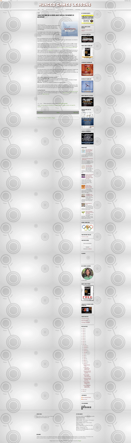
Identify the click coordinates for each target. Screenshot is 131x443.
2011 (84, 389)
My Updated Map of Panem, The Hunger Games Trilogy (89, 150)
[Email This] (37, 103)
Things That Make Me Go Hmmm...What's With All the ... (87, 379)
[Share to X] (39, 103)
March (85, 360)
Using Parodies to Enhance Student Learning (87, 382)
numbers (67, 105)
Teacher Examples (60, 9)
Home (58, 112)
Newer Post (40, 112)
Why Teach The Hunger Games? (50, 9)
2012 (84, 344)
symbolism (39, 106)
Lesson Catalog (77, 9)
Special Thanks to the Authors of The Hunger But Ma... (87, 386)
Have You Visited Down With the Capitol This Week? (87, 375)
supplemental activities (73, 91)
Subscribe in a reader (84, 236)
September (85, 350)
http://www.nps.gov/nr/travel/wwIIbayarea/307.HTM (67, 47)
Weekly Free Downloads (69, 9)
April (85, 358)
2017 (84, 336)
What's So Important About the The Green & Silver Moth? (89, 212)
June (84, 355)
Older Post (75, 112)
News (43, 9)
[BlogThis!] (38, 103)
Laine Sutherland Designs (86, 397)
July (84, 353)
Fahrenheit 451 (52, 105)
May (84, 357)
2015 (84, 339)
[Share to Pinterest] (41, 103)
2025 (84, 328)
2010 (84, 391)
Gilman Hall (50, 50)
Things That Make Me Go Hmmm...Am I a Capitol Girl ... (87, 372)
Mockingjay (63, 105)
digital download (66, 92)
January (85, 363)
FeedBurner (90, 248)
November (85, 347)
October (85, 349)
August (85, 352)
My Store (84, 9)
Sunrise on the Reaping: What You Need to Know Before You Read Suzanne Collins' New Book (89, 176)
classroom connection (44, 105)
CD (72, 92)
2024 (84, 330)
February (85, 361)
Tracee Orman (84, 399)
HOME (38, 9)
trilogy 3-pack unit (45, 94)
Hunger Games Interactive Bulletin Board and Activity (89, 186)
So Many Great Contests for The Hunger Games (87, 368)
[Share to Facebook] (40, 103)
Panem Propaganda (84, 320)
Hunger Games (58, 105)
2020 (84, 331)
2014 (84, 341)
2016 (84, 338)
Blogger (79, 440)
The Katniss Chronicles (85, 318)
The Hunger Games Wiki (85, 322)
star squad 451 (72, 105)
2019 (84, 333)
